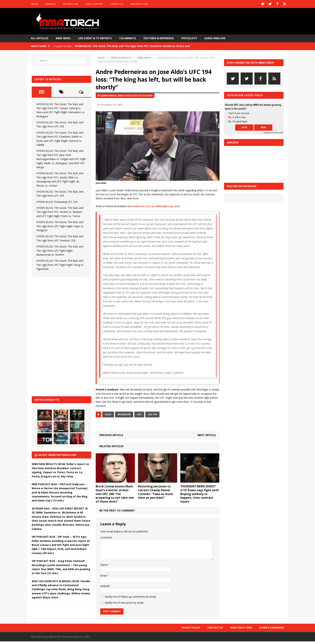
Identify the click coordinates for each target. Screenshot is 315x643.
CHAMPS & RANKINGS (271, 627)
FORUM (34, 4)
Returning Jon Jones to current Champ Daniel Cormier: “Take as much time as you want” (155, 492)
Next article (207, 435)
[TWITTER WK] (270, 4)
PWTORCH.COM (70, 4)
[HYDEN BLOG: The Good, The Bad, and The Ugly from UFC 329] (77, 426)
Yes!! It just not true (238, 113)
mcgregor (124, 414)
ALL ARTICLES (39, 38)
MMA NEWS (63, 38)
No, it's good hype (237, 121)
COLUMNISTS (127, 38)
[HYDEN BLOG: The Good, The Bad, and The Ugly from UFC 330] (61, 415)
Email (103, 575)
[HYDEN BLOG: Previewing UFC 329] (44, 438)
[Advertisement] (59, 336)
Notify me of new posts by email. (124, 602)
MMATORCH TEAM (139, 4)
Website (105, 586)
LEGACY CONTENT (94, 4)
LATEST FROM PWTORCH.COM (57, 455)
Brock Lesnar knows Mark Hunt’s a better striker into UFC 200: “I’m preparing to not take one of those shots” (115, 493)
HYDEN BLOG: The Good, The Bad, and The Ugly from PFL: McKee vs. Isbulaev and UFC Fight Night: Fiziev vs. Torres (59, 212)
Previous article (111, 435)
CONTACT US (116, 4)
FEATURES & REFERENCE (158, 38)
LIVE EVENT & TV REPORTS (95, 38)
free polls (279, 133)
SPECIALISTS (189, 38)
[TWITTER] (263, 4)
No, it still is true (237, 117)
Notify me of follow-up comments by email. (130, 596)
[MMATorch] (68, 21)
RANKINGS (50, 4)
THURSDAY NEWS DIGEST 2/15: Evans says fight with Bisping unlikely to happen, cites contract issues (199, 493)
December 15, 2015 (111, 104)
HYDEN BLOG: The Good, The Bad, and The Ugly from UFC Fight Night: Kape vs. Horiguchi (60, 226)
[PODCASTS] (284, 4)
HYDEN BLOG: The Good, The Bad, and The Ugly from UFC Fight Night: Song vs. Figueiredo (60, 265)
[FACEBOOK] (277, 4)
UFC (139, 414)
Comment (106, 537)
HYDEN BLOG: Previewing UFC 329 (57, 202)
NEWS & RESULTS (121, 57)
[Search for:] (61, 61)
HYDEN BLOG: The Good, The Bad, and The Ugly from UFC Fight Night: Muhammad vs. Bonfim (59, 250)
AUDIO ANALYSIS (214, 38)
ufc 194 (152, 414)
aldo (108, 414)
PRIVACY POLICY (191, 627)
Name (104, 564)
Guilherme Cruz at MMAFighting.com (155, 206)
